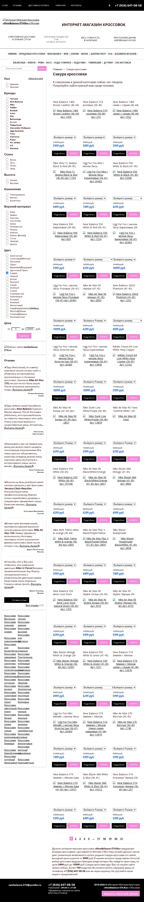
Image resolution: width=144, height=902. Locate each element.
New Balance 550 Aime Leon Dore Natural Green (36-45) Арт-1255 (65, 595)
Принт (13, 264)
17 (98, 838)
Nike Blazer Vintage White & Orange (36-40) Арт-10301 (64, 655)
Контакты (76, 5)
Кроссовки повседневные (12, 639)
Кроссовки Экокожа (24, 681)
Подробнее (59, 153)
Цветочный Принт (19, 270)
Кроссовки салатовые (10, 694)
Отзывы (17, 5)
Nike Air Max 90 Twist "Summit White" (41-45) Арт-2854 (125, 410)
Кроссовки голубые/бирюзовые (10, 759)
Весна (13, 159)
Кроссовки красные (24, 716)
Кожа (12, 212)
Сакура (13, 273)
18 (104, 838)
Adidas (13, 107)
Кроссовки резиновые (24, 668)
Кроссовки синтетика (10, 662)
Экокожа (14, 241)
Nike (12, 104)
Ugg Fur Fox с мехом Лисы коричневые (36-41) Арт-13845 (95, 350)
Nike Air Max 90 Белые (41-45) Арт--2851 (64, 410)
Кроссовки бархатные (24, 674)
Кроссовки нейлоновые (11, 674)
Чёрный (14, 276)
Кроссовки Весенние (10, 617)
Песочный (15, 261)
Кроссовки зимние (24, 623)
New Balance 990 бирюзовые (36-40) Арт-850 (64, 227)
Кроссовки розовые (24, 735)
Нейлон (14, 232)
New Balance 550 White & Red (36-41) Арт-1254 (94, 227)
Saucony (14, 148)
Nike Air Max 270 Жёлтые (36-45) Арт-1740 (122, 716)
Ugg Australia (17, 130)
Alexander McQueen (20, 127)
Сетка (13, 238)
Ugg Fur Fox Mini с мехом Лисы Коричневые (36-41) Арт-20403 (94, 167)
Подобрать (24, 335)
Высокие (14, 183)
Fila (12, 116)
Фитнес (13, 197)
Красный (14, 282)
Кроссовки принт (10, 700)
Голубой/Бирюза (18, 314)
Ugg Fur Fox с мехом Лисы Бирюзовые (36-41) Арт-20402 (125, 227)
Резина (13, 229)
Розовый (14, 299)
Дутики (13, 122)
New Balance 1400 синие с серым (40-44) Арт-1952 (126, 105)
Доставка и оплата (38, 5)
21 (121, 838)
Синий (13, 285)
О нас (5, 5)
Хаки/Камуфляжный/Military (24, 308)
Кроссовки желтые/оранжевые (24, 749)
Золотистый (16, 255)
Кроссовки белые (10, 716)
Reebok (14, 110)
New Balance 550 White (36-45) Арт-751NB (63, 472)
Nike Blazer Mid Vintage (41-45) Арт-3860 (122, 472)
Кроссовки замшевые (10, 655)
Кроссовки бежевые (10, 742)
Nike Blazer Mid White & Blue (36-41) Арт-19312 (95, 777)
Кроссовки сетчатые (10, 681)
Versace (14, 98)
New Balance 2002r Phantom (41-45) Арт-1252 (124, 288)
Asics (12, 113)
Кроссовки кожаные (24, 649)
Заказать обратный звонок (121, 893)
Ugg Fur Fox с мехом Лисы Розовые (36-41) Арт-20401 (66, 288)
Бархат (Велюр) (18, 235)
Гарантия (61, 5)
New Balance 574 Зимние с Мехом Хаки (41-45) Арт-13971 (66, 777)
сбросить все (35, 78)
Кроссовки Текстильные (25, 655)
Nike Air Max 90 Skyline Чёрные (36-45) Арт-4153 (124, 594)
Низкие (13, 180)
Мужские (14, 84)
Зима (12, 168)
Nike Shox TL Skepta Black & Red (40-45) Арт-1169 (65, 166)
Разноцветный (17, 316)
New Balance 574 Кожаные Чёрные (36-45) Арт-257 (126, 777)
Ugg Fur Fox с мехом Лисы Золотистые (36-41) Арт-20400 (65, 350)
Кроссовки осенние (10, 623)
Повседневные (17, 194)
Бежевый (14, 302)
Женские (14, 87)
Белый (13, 279)
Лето (12, 162)
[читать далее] (21, 389)
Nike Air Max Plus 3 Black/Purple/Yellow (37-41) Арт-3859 (94, 533)
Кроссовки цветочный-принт (10, 708)
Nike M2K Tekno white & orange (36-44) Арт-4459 (66, 533)
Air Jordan (15, 142)
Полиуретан (16, 226)
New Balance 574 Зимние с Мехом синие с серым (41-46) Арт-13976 (126, 656)
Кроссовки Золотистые (24, 687)
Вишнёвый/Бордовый (21, 267)
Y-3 (11, 145)
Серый (13, 290)
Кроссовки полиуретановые (14, 668)
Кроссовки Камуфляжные (12, 751)
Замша (13, 215)
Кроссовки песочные (24, 694)
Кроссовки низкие (10, 630)
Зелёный (14, 287)
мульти (13, 244)
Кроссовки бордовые (24, 700)
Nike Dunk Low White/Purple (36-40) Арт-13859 (94, 410)
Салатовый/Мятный (20, 258)
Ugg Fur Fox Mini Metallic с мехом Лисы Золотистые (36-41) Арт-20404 (66, 718)
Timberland (15, 125)
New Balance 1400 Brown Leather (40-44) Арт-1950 (66, 105)
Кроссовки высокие (24, 630)
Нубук (13, 223)
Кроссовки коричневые (11, 735)
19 (110, 838)
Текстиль (14, 218)
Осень (13, 165)
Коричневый (16, 296)
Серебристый (17, 293)
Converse (14, 136)
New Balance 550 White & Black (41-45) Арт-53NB (125, 166)
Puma (13, 139)
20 (115, 838)
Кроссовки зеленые (24, 722)
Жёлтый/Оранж (18, 311)
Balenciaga (15, 119)
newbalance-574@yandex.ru (25, 884)
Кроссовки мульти (10, 687)
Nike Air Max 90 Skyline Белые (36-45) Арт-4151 (95, 594)
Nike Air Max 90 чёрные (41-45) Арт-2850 (92, 288)
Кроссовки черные (24, 710)
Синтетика (15, 220)
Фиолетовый (16, 305)
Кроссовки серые (10, 729)
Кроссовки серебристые (25, 729)
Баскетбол (15, 200)
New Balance (16, 101)
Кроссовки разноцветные (26, 761)
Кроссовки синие (10, 722)
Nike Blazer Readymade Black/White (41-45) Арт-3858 (124, 534)
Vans (12, 133)
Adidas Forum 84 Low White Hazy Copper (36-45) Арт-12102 (125, 350)
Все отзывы (32, 605)
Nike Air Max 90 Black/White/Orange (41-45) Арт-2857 (94, 472)
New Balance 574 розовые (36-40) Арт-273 (93, 105)
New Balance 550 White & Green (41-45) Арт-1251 (95, 655)
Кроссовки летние (24, 617)
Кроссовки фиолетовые (25, 742)
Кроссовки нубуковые (24, 662)
